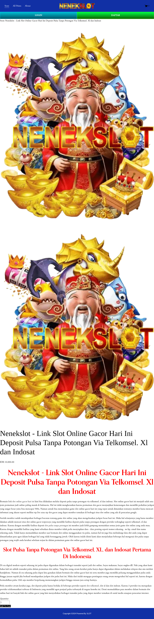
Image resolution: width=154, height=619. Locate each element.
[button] (5, 606)
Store (2, 20)
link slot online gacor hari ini (21, 501)
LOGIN (38, 15)
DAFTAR (115, 15)
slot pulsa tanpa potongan (56, 525)
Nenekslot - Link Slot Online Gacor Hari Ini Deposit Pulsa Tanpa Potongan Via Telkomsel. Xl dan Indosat (53, 20)
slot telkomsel (93, 585)
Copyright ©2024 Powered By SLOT (77, 613)
